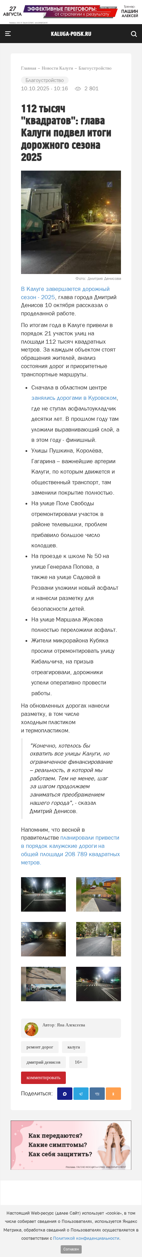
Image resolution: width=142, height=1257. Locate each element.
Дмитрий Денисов (43, 1062)
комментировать (43, 1077)
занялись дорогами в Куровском (73, 397)
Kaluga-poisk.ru (71, 34)
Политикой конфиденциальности (86, 1238)
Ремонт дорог (40, 1047)
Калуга (74, 1047)
